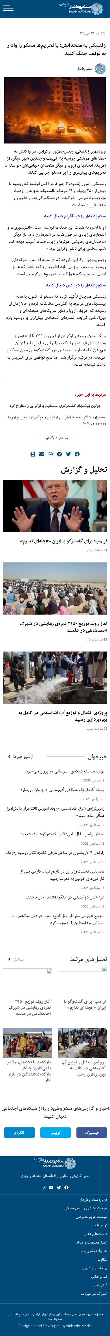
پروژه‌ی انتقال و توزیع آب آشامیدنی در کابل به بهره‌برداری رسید (62, 716)
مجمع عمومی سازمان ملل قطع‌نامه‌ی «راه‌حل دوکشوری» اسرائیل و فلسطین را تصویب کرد (58, 919)
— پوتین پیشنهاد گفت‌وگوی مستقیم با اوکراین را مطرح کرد (57, 405)
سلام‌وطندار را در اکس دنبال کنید (76, 285)
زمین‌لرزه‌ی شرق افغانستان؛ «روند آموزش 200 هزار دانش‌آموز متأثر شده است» (55, 812)
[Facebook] (66, 1187)
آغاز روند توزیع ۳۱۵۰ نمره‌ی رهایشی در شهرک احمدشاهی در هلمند (63, 627)
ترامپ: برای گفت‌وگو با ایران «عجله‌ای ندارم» (63, 541)
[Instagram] (43, 1187)
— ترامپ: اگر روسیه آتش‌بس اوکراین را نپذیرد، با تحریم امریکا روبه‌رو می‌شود (56, 420)
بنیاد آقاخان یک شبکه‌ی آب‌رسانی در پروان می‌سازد (62, 789)
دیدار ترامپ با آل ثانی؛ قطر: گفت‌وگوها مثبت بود (62, 834)
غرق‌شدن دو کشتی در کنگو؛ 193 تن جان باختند (64, 897)
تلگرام (19, 1132)
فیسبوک (92, 1132)
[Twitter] (59, 1187)
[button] (77, 454)
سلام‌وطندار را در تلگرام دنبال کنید (75, 216)
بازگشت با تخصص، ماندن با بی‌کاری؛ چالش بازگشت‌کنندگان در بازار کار (28, 1071)
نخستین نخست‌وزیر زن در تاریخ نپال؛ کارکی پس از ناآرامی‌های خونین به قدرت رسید (62, 874)
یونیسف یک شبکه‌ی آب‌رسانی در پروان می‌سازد (65, 771)
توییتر (55, 1132)
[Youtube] (51, 1187)
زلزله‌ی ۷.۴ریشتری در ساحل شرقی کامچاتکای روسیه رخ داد (55, 852)
